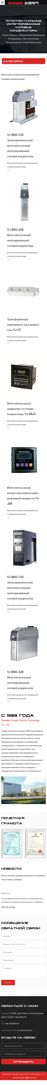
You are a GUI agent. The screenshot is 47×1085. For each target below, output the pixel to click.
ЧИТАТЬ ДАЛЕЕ (8, 907)
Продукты (14, 35)
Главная (5, 35)
